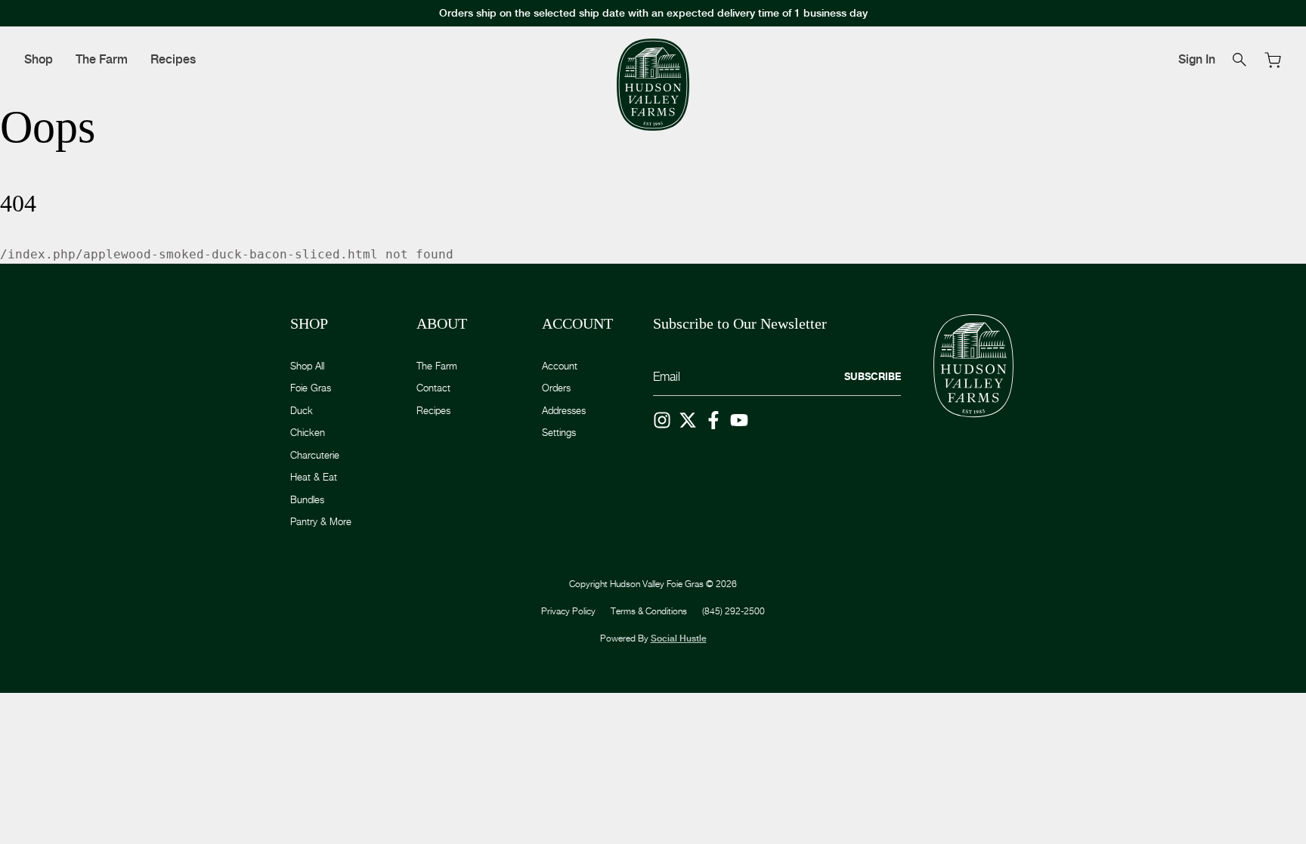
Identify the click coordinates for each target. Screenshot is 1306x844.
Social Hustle (679, 638)
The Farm (102, 59)
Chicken (307, 432)
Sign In (1196, 59)
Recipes (173, 59)
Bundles (307, 499)
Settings (559, 432)
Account (559, 366)
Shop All (307, 366)
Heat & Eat (313, 477)
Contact (433, 388)
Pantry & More (320, 521)
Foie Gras (310, 388)
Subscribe (872, 376)
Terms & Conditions (649, 611)
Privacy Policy (568, 611)
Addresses (564, 410)
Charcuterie (314, 455)
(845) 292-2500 (733, 611)
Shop (38, 59)
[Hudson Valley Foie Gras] (653, 85)
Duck (301, 410)
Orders (556, 388)
